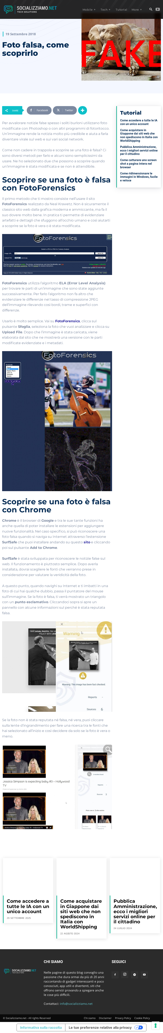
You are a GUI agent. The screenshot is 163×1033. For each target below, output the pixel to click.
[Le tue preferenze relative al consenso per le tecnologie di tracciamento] (156, 1026)
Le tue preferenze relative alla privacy (100, 1027)
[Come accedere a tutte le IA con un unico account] (28, 877)
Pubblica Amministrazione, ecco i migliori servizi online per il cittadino (139, 150)
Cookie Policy (142, 1018)
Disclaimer (105, 1018)
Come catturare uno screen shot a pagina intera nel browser (138, 163)
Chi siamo (90, 1018)
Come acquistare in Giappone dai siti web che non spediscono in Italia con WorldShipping (139, 135)
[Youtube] (158, 9)
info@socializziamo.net (76, 1004)
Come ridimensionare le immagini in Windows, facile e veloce (139, 177)
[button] (151, 9)
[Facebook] (115, 974)
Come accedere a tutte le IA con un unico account (138, 122)
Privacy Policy (123, 1018)
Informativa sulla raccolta (41, 1027)
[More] (82, 110)
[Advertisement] (138, 216)
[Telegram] (134, 974)
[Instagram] (124, 974)
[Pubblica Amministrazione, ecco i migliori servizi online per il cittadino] (135, 877)
